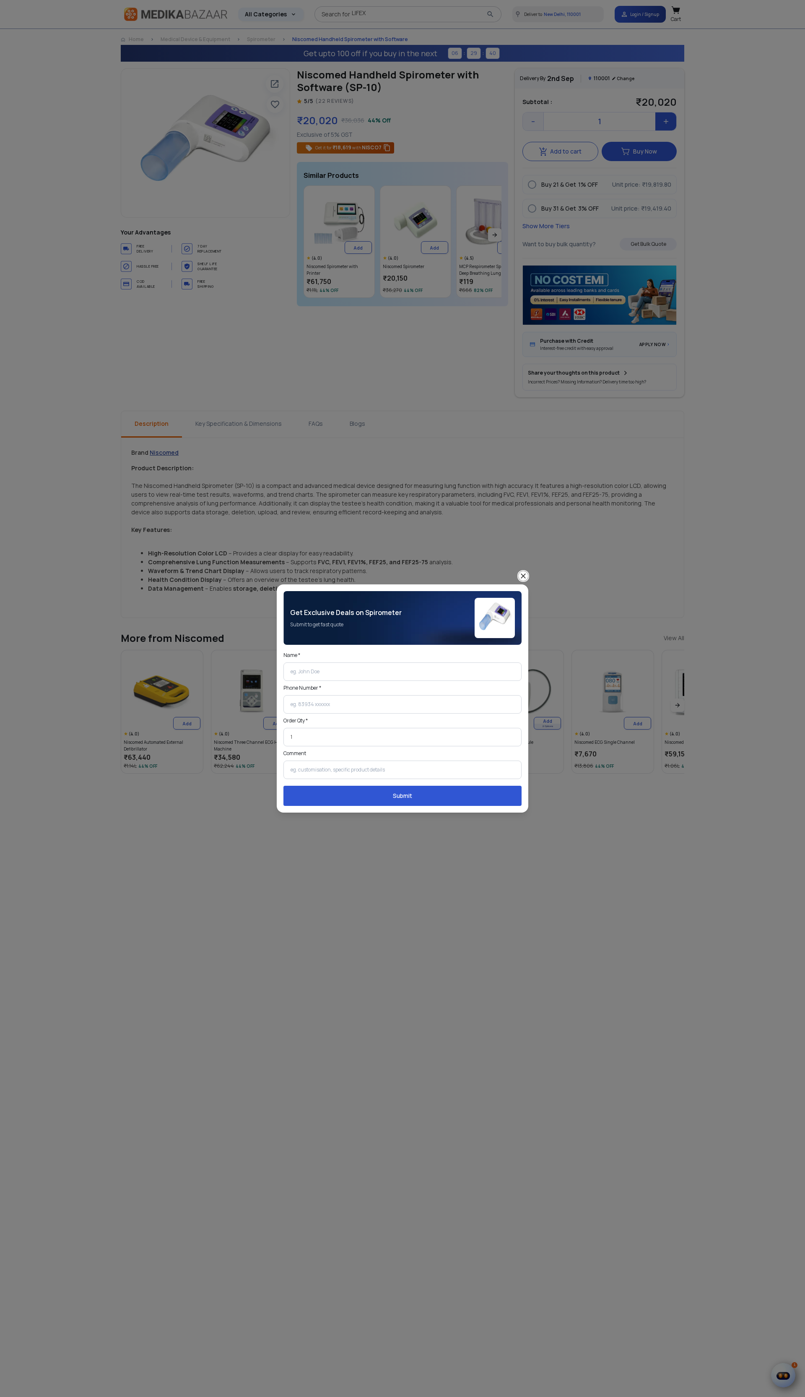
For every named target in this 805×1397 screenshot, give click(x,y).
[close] (523, 576)
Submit (402, 796)
